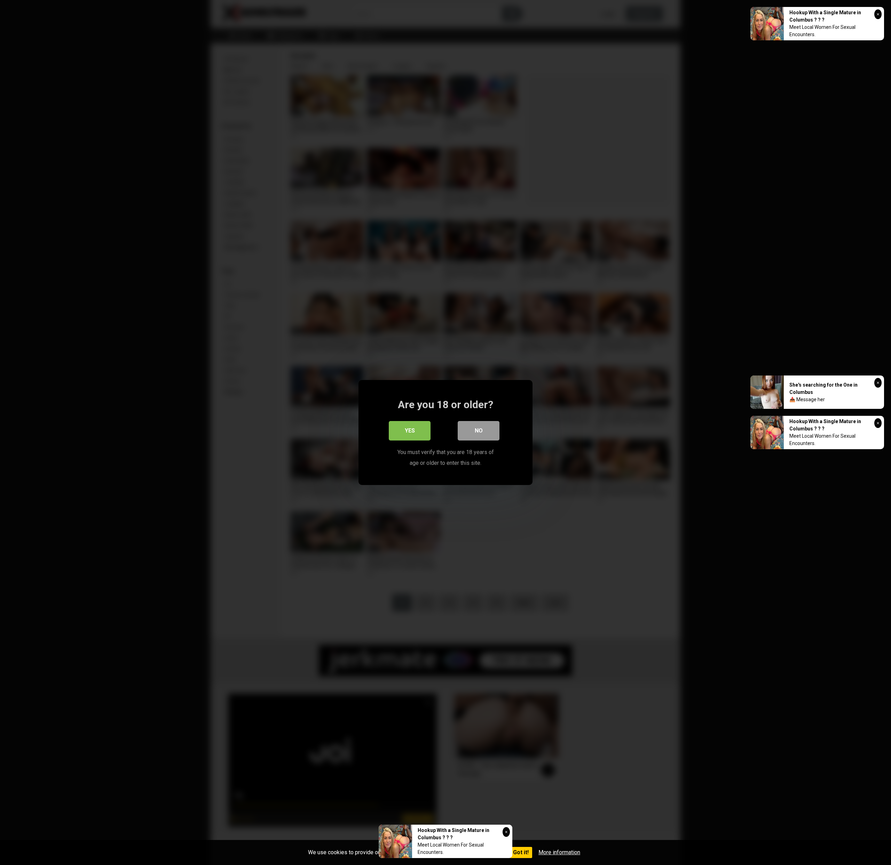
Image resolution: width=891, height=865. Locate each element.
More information (559, 852)
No (479, 430)
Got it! (521, 852)
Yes (410, 430)
